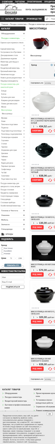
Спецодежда (13, 199)
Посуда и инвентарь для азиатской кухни (12, 85)
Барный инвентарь (13, 49)
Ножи (13, 121)
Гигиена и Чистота (13, 210)
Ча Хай (13, 172)
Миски (13, 106)
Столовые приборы (13, 202)
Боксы (13, 94)
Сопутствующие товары (13, 196)
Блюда (13, 90)
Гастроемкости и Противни (13, 52)
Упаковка (13, 215)
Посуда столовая (13, 189)
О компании (7, 2)
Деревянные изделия (13, 58)
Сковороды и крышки (13, 137)
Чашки (13, 159)
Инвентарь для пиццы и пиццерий (13, 63)
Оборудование (13, 33)
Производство (34, 18)
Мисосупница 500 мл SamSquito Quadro (41, 360)
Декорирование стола (13, 55)
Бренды (9, 234)
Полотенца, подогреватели (13, 134)
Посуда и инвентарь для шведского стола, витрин (13, 185)
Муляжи (13, 118)
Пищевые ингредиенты (13, 80)
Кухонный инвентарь (13, 71)
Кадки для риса (13, 163)
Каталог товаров (14, 18)
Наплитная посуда (13, 74)
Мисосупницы (12, 110)
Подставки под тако (13, 179)
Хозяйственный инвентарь (13, 205)
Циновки (13, 153)
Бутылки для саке (13, 97)
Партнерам (20, 2)
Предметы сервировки (13, 192)
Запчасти (13, 224)
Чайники (13, 156)
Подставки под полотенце (13, 130)
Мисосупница (7, 114)
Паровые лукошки (13, 166)
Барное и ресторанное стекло (13, 44)
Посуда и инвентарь (12, 38)
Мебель (13, 219)
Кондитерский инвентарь (13, 68)
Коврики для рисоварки (13, 100)
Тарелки (13, 146)
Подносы (13, 127)
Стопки (13, 143)
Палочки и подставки (13, 124)
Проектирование (34, 2)
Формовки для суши (13, 150)
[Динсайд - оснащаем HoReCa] (11, 9)
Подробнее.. (33, 442)
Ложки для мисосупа (13, 103)
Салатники (5, 176)
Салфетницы (13, 169)
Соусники (13, 140)
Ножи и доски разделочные (13, 77)
